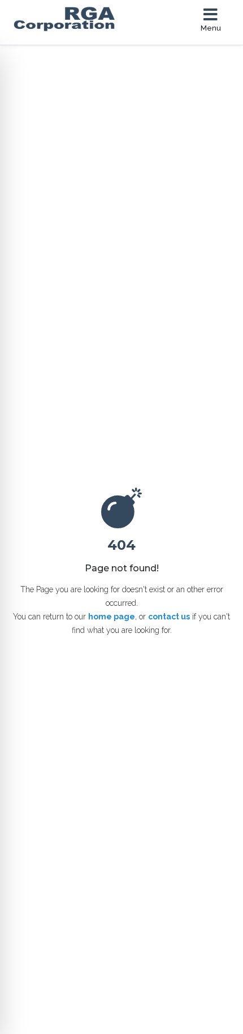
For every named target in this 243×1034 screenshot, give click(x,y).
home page (111, 616)
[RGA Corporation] (78, 19)
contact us (169, 616)
